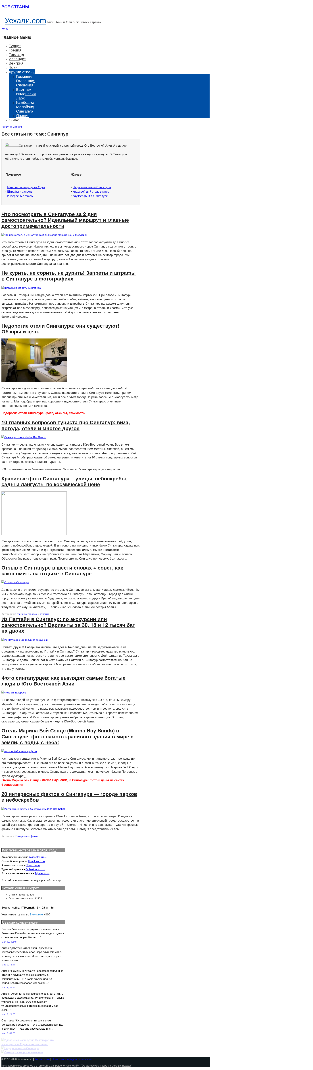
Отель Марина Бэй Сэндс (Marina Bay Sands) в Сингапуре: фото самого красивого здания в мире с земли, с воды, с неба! (67, 736)
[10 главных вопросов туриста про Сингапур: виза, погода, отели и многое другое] (23, 437)
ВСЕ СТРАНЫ (15, 7)
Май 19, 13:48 (8, 941)
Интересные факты (26, 836)
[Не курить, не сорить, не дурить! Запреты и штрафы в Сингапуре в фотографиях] (21, 287)
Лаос (20, 98)
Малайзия (25, 106)
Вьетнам (23, 89)
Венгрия (16, 63)
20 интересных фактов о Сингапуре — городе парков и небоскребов (69, 796)
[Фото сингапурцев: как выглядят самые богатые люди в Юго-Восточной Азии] (13, 692)
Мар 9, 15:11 (8, 964)
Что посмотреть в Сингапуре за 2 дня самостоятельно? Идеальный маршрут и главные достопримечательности (65, 219)
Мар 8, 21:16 (8, 987)
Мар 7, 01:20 (8, 1033)
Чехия (14, 67)
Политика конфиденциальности (71, 1059)
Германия (24, 76)
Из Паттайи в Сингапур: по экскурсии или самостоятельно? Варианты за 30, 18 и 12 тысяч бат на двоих (68, 624)
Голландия (25, 80)
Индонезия (26, 93)
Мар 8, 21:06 (8, 1014)
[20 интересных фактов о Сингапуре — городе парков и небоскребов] (33, 809)
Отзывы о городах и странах (32, 613)
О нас (14, 119)
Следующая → (13, 839)
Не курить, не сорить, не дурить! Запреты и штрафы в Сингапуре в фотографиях (68, 275)
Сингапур (24, 111)
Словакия (24, 85)
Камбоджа (25, 102)
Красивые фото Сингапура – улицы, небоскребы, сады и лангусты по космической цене (64, 481)
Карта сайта (42, 1059)
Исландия (17, 58)
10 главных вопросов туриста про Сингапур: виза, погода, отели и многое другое (65, 425)
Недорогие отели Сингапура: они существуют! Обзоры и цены (60, 328)
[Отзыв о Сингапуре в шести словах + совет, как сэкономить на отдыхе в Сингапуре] (15, 582)
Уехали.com (25, 19)
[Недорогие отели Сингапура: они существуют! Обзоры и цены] (34, 381)
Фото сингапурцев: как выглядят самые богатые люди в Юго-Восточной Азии (63, 680)
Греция (15, 50)
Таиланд (16, 54)
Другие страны (22, 71)
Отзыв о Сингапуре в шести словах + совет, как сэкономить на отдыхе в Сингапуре (62, 570)
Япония (22, 115)
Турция (15, 45)
